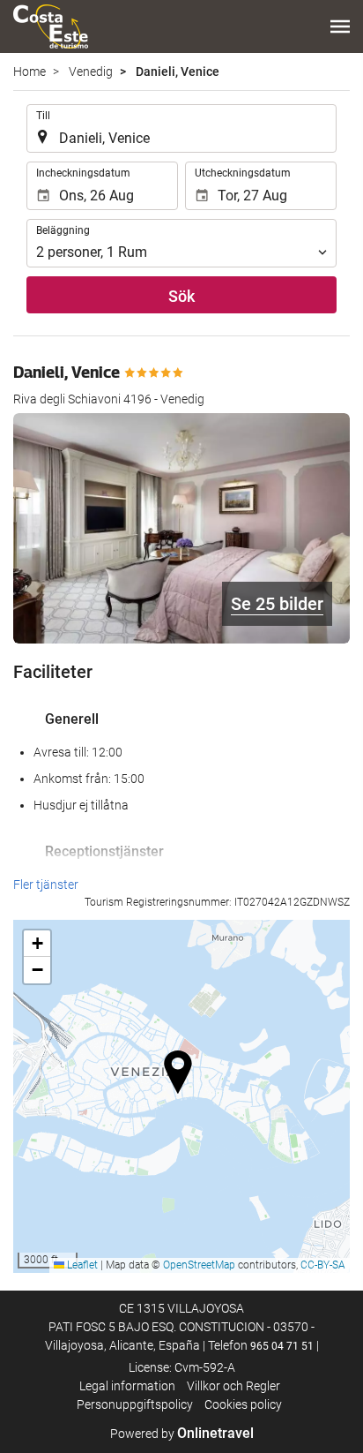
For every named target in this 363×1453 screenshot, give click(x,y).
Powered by (182, 1434)
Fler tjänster (45, 884)
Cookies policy (243, 1404)
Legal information (127, 1386)
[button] (340, 26)
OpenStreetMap (199, 1265)
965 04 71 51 (282, 1346)
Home (29, 71)
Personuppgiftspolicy (135, 1404)
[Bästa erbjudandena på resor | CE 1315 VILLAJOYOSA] (50, 26)
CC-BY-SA (322, 1265)
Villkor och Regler (233, 1386)
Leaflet (81, 1265)
